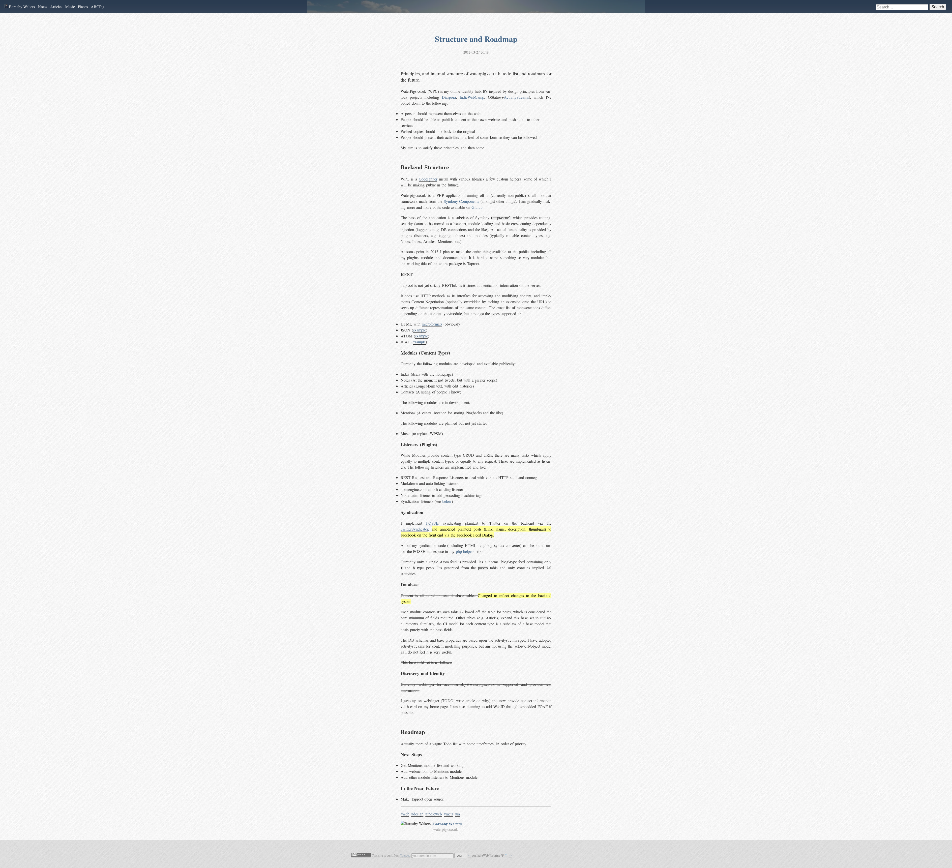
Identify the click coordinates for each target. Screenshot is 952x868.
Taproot (405, 855)
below (447, 501)
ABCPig (97, 6)
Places (83, 6)
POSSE (432, 523)
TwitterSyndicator (414, 529)
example (419, 329)
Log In (460, 855)
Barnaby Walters (21, 6)
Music (70, 6)
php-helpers (465, 551)
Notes (42, 6)
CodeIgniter (428, 178)
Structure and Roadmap (476, 39)
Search (937, 7)
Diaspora (449, 97)
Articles (56, 6)
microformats (432, 324)
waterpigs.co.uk (445, 829)
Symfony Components (461, 201)
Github (477, 207)
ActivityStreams (516, 97)
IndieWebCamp (472, 97)
